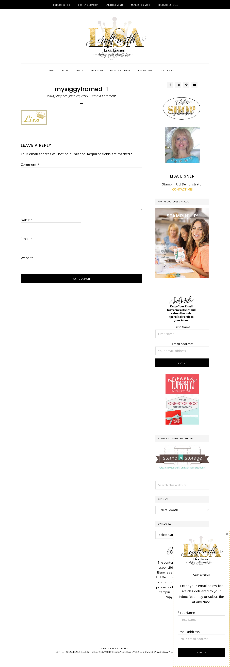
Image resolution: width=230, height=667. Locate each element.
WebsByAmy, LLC (166, 652)
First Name (182, 327)
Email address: (182, 344)
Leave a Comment (103, 96)
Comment (30, 164)
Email (26, 238)
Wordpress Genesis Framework (121, 652)
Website (27, 258)
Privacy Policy (120, 648)
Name (27, 219)
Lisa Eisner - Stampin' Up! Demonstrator (115, 39)
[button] (181, 67)
